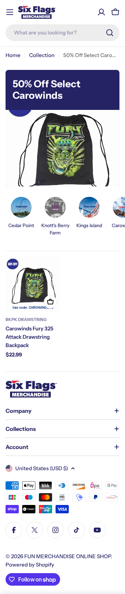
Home (13, 55)
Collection (42, 55)
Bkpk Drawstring (26, 319)
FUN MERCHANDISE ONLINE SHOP (67, 556)
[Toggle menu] (10, 12)
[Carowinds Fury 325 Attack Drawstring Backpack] (33, 284)
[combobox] (62, 32)
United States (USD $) (41, 468)
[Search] (110, 33)
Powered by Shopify (30, 564)
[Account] (101, 12)
